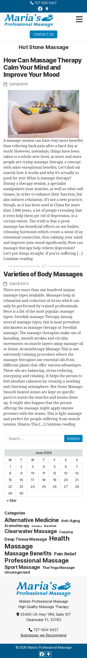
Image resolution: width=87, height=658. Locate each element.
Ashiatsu (36, 526)
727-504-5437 (45, 3)
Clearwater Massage (30, 531)
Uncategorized (17, 572)
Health (59, 538)
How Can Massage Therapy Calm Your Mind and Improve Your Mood (42, 67)
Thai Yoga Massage (58, 568)
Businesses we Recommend (43, 635)
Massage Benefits (28, 553)
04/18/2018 (18, 84)
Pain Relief (65, 554)
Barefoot (50, 526)
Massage (18, 546)
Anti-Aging (70, 521)
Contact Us (43, 34)
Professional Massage (36, 560)
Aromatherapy (16, 526)
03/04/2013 (18, 284)
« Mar (11, 500)
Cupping (66, 532)
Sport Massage (22, 567)
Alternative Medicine (31, 520)
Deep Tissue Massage (25, 539)
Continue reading (18, 259)
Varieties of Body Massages (43, 274)
